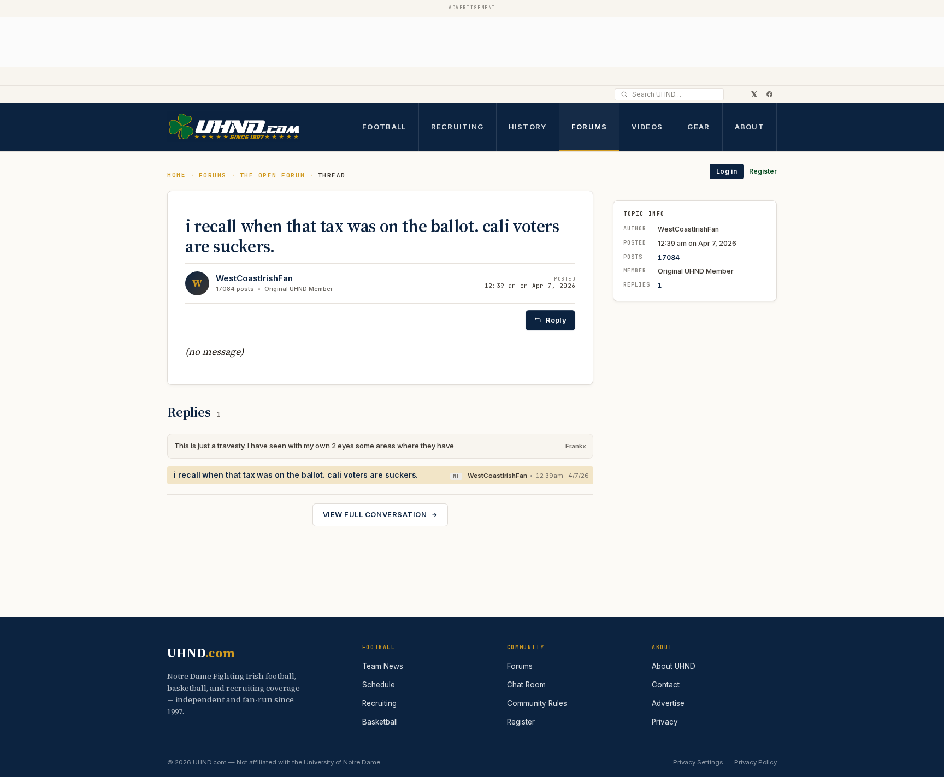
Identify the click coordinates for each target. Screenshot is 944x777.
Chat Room (526, 684)
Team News (382, 666)
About (750, 126)
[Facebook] (769, 94)
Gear (698, 126)
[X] (754, 94)
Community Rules (537, 703)
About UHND (673, 666)
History (528, 126)
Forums (589, 126)
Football (384, 126)
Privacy (665, 721)
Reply (556, 320)
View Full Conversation (375, 514)
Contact (666, 684)
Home (176, 175)
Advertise (668, 703)
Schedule (378, 684)
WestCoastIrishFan (254, 278)
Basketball (380, 721)
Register (763, 171)
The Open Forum (272, 175)
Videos (647, 126)
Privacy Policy (755, 762)
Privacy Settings (698, 762)
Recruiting (457, 126)
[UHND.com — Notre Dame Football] (233, 127)
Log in (726, 171)
